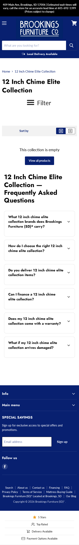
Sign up (62, 441)
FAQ (66, 487)
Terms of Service (32, 492)
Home (6, 71)
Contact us (38, 487)
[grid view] (61, 131)
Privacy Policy (10, 492)
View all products (39, 160)
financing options (36, 308)
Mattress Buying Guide (59, 492)
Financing (54, 487)
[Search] (71, 45)
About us (22, 487)
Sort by (23, 131)
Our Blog (71, 496)
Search (9, 487)
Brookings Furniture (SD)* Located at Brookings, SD (32, 496)
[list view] (70, 131)
